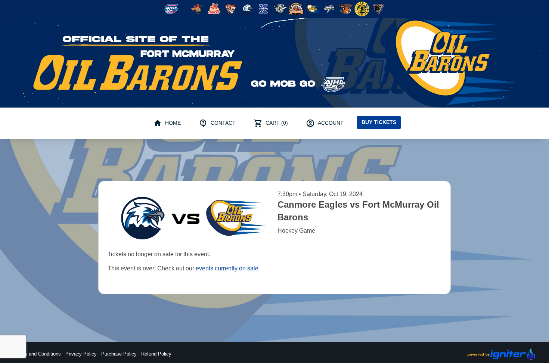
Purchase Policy (119, 354)
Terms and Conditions (37, 354)
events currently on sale (227, 268)
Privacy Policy (81, 354)
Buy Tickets (379, 122)
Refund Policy (156, 354)
